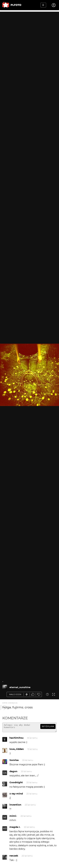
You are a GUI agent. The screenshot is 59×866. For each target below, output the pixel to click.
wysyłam (48, 726)
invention (15, 804)
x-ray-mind (16, 793)
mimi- (13, 815)
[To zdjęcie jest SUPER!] (27, 694)
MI (4, 817)
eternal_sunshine (19, 687)
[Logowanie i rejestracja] (54, 5)
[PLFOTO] (12, 5)
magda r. (14, 826)
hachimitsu (16, 737)
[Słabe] (39, 694)
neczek (13, 855)
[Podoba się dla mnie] (33, 694)
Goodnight (16, 782)
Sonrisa (14, 760)
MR (5, 828)
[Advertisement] (29, 41)
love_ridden (16, 748)
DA (5, 772)
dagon (13, 771)
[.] (4, 687)
